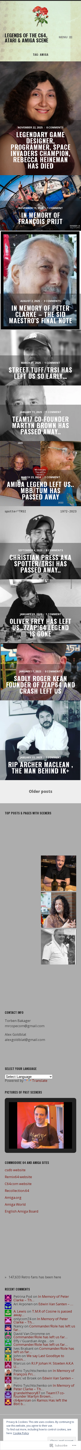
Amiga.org (13, 1197)
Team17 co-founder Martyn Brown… (39, 1394)
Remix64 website (18, 1176)
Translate (39, 1080)
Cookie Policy (21, 1433)
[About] (58, 984)
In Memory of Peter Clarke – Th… (41, 1298)
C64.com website (18, 1183)
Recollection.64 (17, 1190)
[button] (31, 1138)
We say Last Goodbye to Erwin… (39, 1357)
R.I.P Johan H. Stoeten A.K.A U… (43, 1365)
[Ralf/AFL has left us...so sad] (58, 947)
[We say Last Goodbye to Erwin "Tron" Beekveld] (58, 910)
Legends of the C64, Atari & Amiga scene (26, 37)
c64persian (22, 1400)
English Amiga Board (21, 1211)
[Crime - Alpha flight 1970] (22, 873)
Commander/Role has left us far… (44, 1328)
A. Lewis (20, 1311)
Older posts (40, 791)
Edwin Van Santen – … (55, 1304)
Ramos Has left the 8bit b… (40, 1402)
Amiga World (15, 1204)
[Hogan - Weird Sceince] (22, 945)
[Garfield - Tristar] (58, 873)
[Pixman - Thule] (58, 837)
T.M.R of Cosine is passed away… (43, 1313)
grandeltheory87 (27, 1392)
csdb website (15, 1169)
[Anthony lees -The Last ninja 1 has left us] (22, 837)
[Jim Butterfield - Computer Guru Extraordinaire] (22, 909)
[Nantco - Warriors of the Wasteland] (22, 981)
